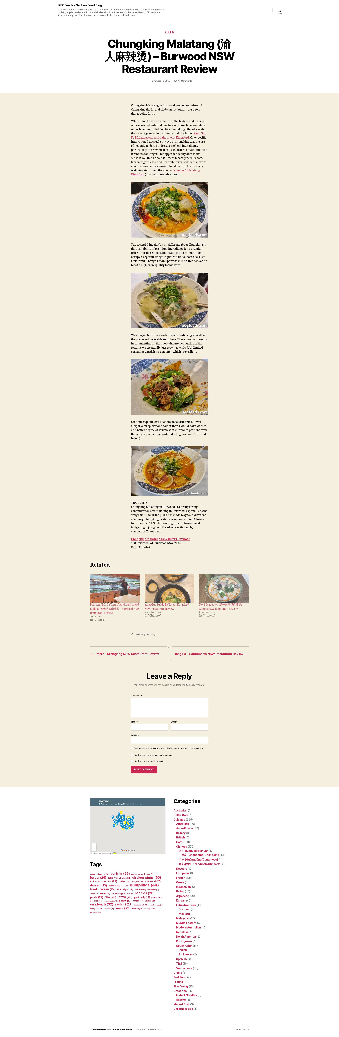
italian (94, 894)
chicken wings (146, 877)
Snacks (181, 999)
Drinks (177, 972)
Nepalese (182, 932)
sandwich (101, 904)
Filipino (178, 981)
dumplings (144, 885)
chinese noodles (103, 881)
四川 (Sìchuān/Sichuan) (194, 850)
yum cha (95, 912)
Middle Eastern (186, 923)
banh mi (120, 873)
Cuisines (179, 819)
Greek (180, 882)
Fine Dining (180, 986)
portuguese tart (111, 901)
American (182, 824)
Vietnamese (184, 968)
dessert (98, 885)
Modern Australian (188, 927)
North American (186, 936)
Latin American (186, 905)
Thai (179, 963)
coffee (124, 881)
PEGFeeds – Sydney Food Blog (116, 1029)
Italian (180, 891)
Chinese (169, 32)
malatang (150, 634)
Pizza (125, 897)
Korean (180, 900)
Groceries (180, 991)
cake (113, 878)
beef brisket (137, 874)
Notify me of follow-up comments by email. (153, 755)
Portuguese (184, 941)
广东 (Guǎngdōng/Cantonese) (198, 859)
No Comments (185, 81)
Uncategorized (183, 1008)
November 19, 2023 (160, 81)
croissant (153, 881)
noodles (145, 893)
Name (134, 722)
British (180, 837)
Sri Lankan (185, 954)
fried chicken (103, 889)
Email (174, 722)
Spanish (181, 959)
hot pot (140, 889)
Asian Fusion (184, 828)
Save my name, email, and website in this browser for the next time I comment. (168, 748)
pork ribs (156, 897)
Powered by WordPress (149, 1029)
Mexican (184, 914)
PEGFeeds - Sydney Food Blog (80, 5)
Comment (136, 696)
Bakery (180, 833)
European (182, 873)
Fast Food (179, 977)
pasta (96, 897)
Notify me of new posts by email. (149, 761)
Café (179, 842)
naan (130, 894)
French (180, 877)
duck (125, 886)
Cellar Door (181, 815)
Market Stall (181, 1004)
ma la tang (140, 634)
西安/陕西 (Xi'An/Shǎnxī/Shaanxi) (200, 864)
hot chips (125, 889)
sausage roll (140, 905)
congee (137, 881)
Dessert (181, 868)
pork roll (96, 901)
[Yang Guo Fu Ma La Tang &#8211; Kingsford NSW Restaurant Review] (169, 588)
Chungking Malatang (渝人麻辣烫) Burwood (160, 539)
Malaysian (182, 918)
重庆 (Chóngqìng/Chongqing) (200, 855)
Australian (180, 810)
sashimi (124, 904)
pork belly (142, 897)
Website (135, 735)
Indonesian (183, 887)
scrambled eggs (156, 905)
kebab (105, 893)
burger (98, 877)
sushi (123, 908)
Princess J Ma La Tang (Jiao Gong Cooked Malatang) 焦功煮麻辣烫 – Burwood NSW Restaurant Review (115, 609)
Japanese (182, 896)
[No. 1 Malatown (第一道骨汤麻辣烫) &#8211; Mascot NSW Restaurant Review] (224, 588)
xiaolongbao (149, 909)
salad (150, 900)
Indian (183, 950)
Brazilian (184, 909)
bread (149, 874)
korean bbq (119, 893)
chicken (125, 878)
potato (125, 900)
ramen (138, 901)
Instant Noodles (186, 995)
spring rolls (96, 909)
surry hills (109, 909)
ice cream (153, 890)
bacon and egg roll (99, 874)
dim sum (114, 886)
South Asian (184, 945)
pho (110, 897)
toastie (137, 908)
